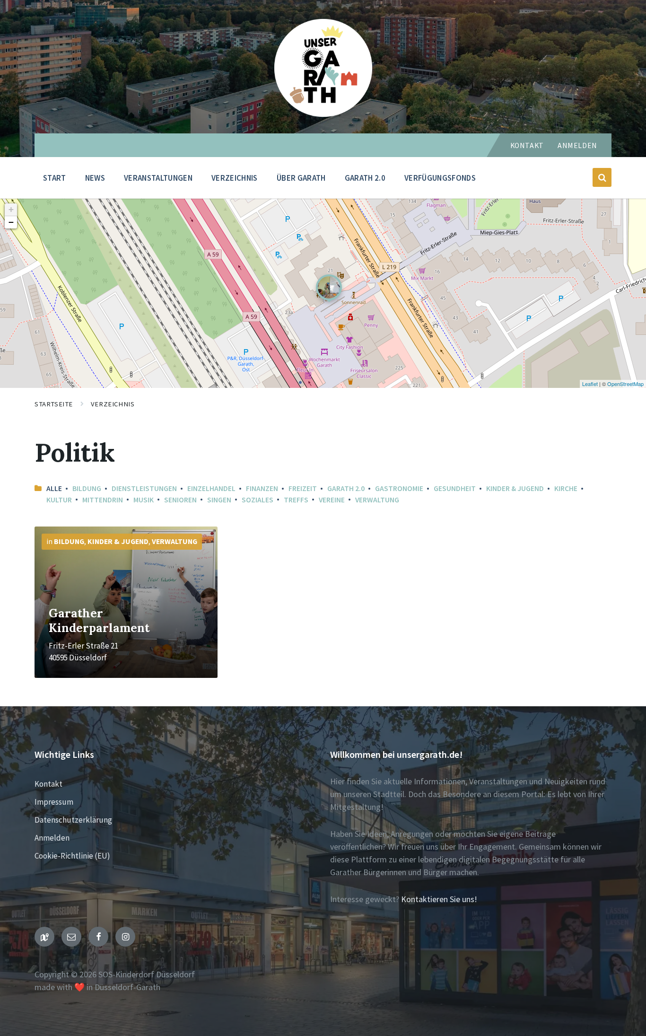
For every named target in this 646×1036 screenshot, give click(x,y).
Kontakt (527, 145)
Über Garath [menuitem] (301, 178)
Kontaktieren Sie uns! (439, 899)
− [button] (11, 222)
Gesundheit (455, 488)
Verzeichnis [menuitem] (234, 178)
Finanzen (262, 488)
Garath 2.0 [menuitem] (365, 178)
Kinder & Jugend (515, 488)
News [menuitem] (95, 178)
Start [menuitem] (54, 178)
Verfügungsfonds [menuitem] (440, 178)
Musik (143, 499)
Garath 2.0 (346, 488)
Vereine (332, 499)
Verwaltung (377, 499)
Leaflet (590, 383)
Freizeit (302, 488)
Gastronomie (399, 488)
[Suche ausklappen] (602, 177)
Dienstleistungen (144, 488)
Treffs (296, 499)
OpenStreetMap (625, 383)
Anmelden (577, 145)
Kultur (59, 499)
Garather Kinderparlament (99, 620)
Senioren (180, 499)
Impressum (54, 802)
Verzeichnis (112, 404)
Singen (219, 499)
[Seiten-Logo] (323, 113)
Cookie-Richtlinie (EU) (72, 856)
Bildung (86, 488)
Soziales (257, 499)
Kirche (565, 488)
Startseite (54, 404)
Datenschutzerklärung (73, 820)
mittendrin (102, 499)
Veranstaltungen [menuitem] (158, 178)
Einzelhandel (211, 488)
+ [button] (11, 209)
